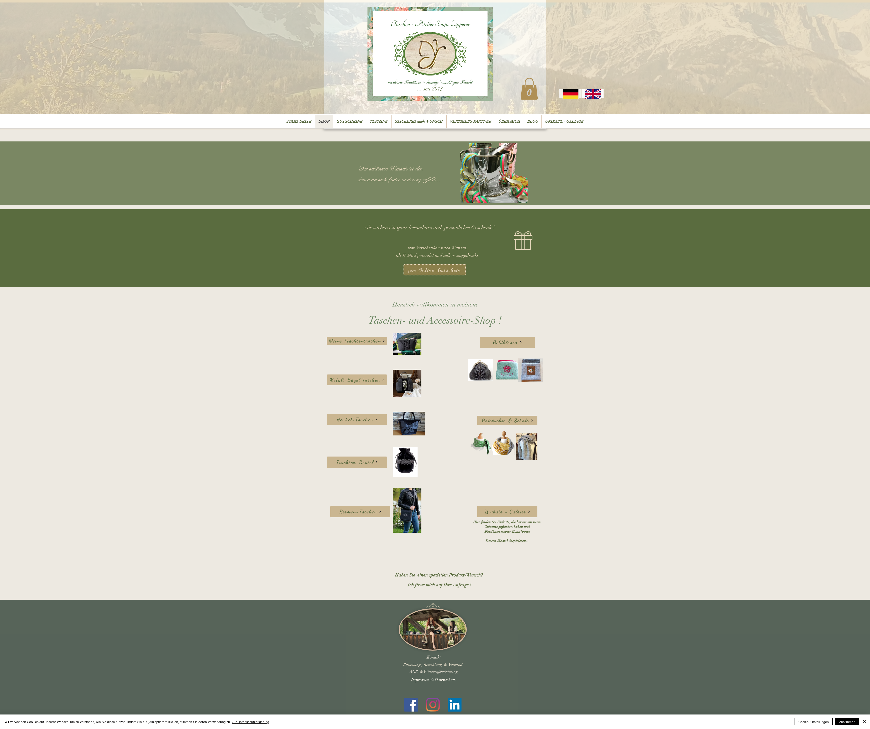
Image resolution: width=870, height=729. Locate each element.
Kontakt (434, 657)
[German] (570, 93)
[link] (529, 89)
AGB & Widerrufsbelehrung (433, 671)
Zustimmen (847, 721)
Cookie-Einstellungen (813, 721)
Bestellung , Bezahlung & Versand (433, 664)
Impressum (420, 679)
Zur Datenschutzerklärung (250, 721)
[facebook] (411, 705)
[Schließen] (864, 721)
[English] (592, 93)
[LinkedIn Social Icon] (455, 705)
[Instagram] (433, 705)
